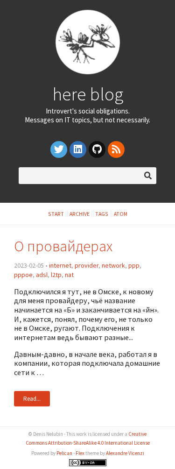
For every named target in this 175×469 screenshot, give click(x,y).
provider (86, 265)
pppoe (23, 274)
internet (60, 265)
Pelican (64, 453)
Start (56, 213)
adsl (42, 274)
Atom (120, 213)
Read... (32, 399)
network (113, 265)
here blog (87, 94)
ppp (134, 265)
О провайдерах (63, 246)
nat (69, 274)
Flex (80, 453)
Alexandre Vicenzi (125, 453)
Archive (80, 213)
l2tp (56, 274)
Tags (101, 213)
